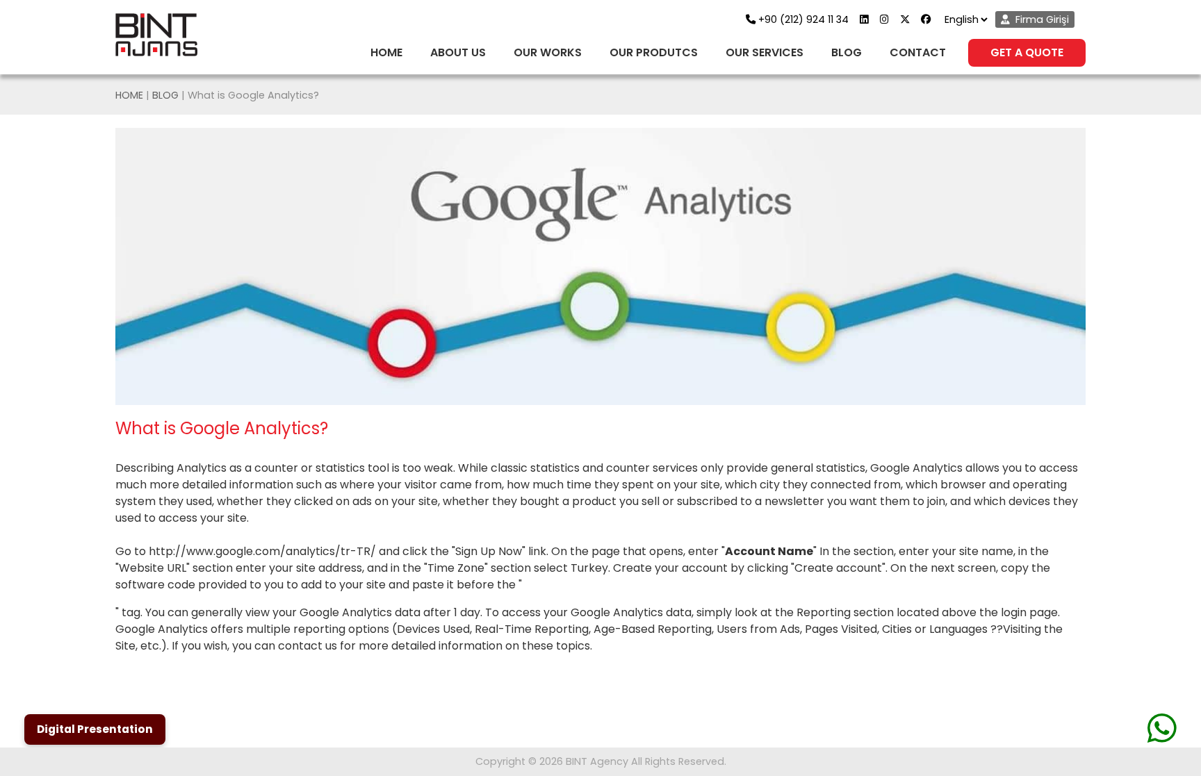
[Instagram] (890, 19)
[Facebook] (931, 19)
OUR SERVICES (764, 52)
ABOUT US (458, 52)
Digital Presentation (95, 729)
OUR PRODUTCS (654, 52)
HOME (386, 52)
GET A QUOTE (1026, 52)
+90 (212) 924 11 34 (803, 19)
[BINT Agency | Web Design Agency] (156, 34)
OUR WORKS (548, 52)
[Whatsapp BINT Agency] (1162, 728)
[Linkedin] (870, 19)
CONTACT (918, 52)
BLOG (846, 52)
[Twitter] (910, 19)
